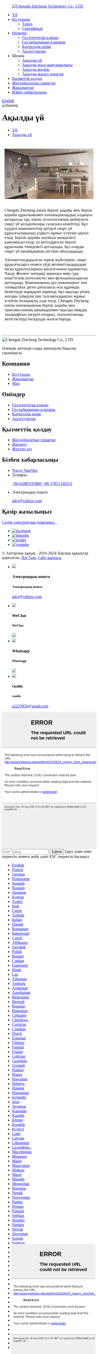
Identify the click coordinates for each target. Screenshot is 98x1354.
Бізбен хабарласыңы (29, 92)
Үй (14, 15)
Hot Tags (28, 558)
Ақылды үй (32, 60)
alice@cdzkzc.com (27, 501)
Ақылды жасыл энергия (42, 74)
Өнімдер (19, 33)
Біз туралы (21, 19)
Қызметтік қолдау (27, 78)
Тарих (27, 24)
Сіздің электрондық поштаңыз (29, 522)
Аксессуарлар (34, 51)
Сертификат (32, 28)
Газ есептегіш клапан (40, 37)
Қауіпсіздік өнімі (36, 47)
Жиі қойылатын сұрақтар (34, 83)
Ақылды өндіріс (36, 69)
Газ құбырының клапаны (43, 42)
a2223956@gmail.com (30, 706)
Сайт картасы (49, 558)
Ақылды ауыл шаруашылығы (47, 65)
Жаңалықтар (23, 87)
